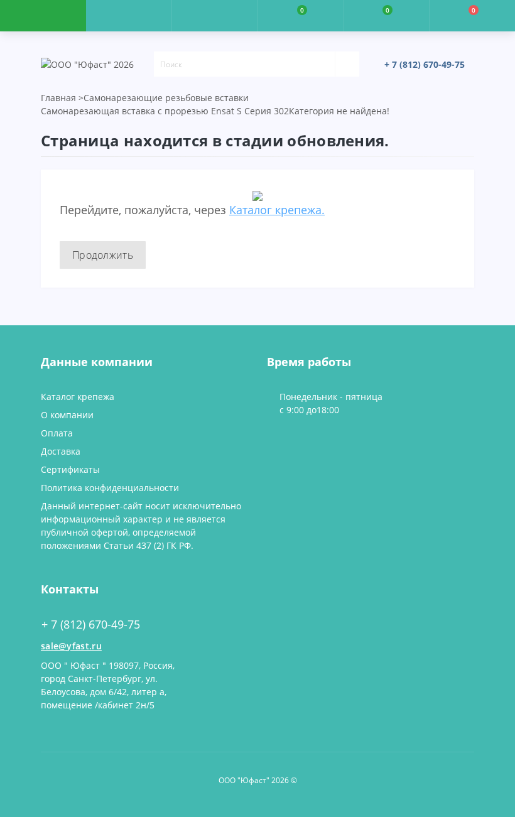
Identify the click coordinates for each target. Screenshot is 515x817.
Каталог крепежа (77, 397)
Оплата (57, 433)
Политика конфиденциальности (110, 488)
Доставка (60, 451)
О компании (67, 415)
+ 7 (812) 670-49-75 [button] (90, 624)
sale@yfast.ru (71, 646)
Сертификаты (70, 469)
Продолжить (102, 255)
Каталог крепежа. (277, 209)
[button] (214, 15)
